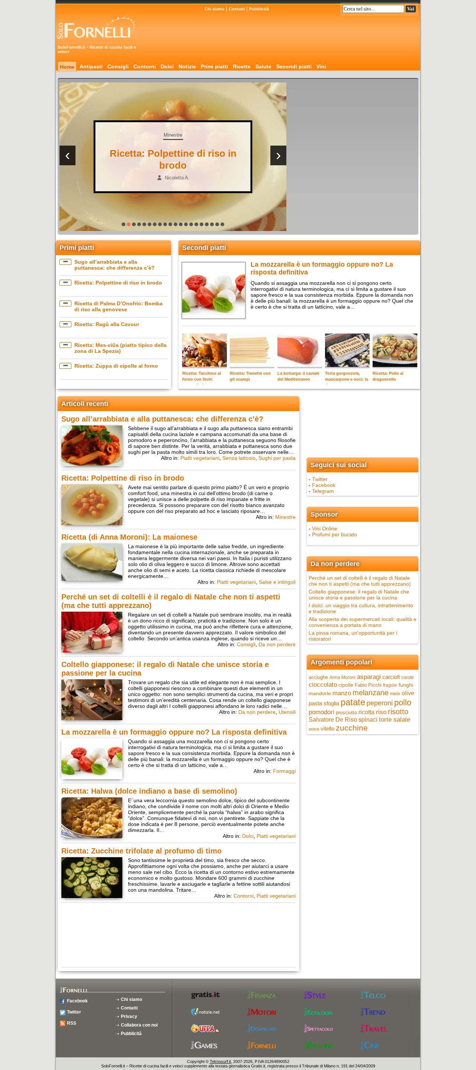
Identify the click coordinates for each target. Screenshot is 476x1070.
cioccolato (323, 684)
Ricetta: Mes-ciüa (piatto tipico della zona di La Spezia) (120, 348)
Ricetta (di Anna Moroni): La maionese (129, 537)
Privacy (129, 1016)
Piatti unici (160, 135)
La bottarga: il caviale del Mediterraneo (298, 376)
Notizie (187, 66)
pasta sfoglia (324, 703)
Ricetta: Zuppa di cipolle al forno (116, 366)
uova (314, 729)
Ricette (242, 66)
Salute (263, 66)
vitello (327, 728)
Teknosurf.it (220, 1061)
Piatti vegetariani (199, 458)
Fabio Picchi (368, 685)
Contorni (145, 66)
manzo (341, 693)
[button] (123, 224)
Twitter (320, 479)
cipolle (345, 685)
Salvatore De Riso (333, 719)
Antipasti (91, 66)
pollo (402, 702)
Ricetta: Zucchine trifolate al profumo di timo (141, 851)
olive (408, 693)
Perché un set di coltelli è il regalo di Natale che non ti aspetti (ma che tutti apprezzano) (360, 581)
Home (67, 67)
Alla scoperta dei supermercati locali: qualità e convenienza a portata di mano (362, 622)
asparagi (369, 676)
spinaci (367, 719)
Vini (321, 66)
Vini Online (324, 528)
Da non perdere (277, 644)
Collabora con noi (139, 1025)
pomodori (321, 712)
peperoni (380, 703)
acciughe (318, 677)
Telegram (323, 491)
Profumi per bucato (334, 534)
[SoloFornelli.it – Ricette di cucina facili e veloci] (98, 42)
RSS (71, 1023)
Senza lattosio (238, 458)
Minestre (285, 517)
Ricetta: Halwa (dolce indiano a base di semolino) (149, 791)
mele (395, 693)
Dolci (167, 66)
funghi (406, 685)
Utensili (287, 712)
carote (407, 677)
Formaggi (284, 771)
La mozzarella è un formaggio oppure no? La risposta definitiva (174, 732)
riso (381, 712)
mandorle (320, 693)
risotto (398, 712)
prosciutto (346, 712)
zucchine (352, 727)
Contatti (237, 9)
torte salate (394, 719)
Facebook (323, 485)
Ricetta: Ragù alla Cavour (106, 324)
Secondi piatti (294, 66)
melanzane (371, 693)
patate (353, 702)
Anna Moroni (342, 677)
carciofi (391, 677)
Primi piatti (214, 66)
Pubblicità (259, 9)
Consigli (118, 66)
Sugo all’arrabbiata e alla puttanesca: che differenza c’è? (114, 265)
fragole (390, 685)
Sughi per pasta (277, 458)
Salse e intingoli (277, 582)
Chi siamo (214, 9)
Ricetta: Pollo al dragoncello (388, 376)
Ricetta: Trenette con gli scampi (250, 376)
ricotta (366, 712)
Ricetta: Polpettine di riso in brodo (118, 283)
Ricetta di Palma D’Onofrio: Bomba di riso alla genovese (118, 306)
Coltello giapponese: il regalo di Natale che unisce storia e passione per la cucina (359, 595)
